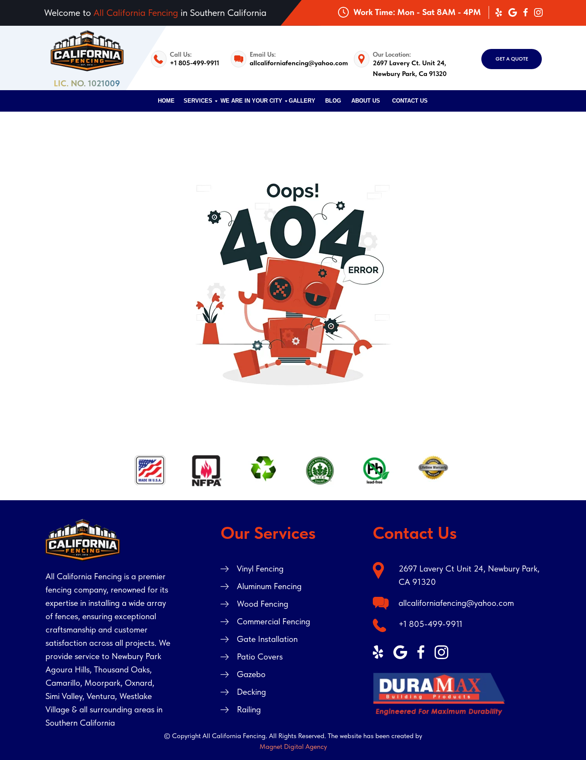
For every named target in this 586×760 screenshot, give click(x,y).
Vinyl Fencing (260, 568)
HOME (166, 100)
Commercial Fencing (273, 621)
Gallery (302, 100)
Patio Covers (260, 656)
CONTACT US (410, 100)
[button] (511, 59)
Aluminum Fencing (269, 586)
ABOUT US (365, 100)
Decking (251, 692)
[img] (439, 694)
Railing (249, 709)
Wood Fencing (262, 604)
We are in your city (251, 100)
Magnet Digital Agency (293, 746)
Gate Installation (267, 639)
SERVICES (198, 100)
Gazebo (251, 674)
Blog (333, 100)
